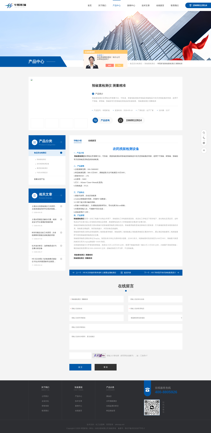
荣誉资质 (45, 406)
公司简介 (45, 396)
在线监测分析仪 (112, 406)
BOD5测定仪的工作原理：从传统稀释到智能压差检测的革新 (44, 234)
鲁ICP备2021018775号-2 (135, 428)
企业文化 (45, 401)
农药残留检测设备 (43, 164)
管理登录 (109, 424)
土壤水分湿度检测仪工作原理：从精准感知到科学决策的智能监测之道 (44, 207)
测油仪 (109, 396)
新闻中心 (131, 5)
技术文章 (146, 5)
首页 (90, 5)
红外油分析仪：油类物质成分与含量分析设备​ (44, 247)
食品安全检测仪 (136, 63)
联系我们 (175, 5)
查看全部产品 (39, 179)
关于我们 (102, 5)
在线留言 (160, 5)
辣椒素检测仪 (150, 63)
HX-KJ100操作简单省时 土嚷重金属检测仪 (99, 273)
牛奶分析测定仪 (42, 172)
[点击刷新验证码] (99, 355)
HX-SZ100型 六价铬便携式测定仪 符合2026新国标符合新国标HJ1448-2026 (44, 260)
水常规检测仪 (111, 401)
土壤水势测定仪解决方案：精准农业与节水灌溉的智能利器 (44, 220)
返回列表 (127, 273)
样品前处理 (110, 411)
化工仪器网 (100, 424)
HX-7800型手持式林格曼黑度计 (163, 273)
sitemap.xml (119, 424)
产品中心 (117, 5)
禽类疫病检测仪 (42, 168)
